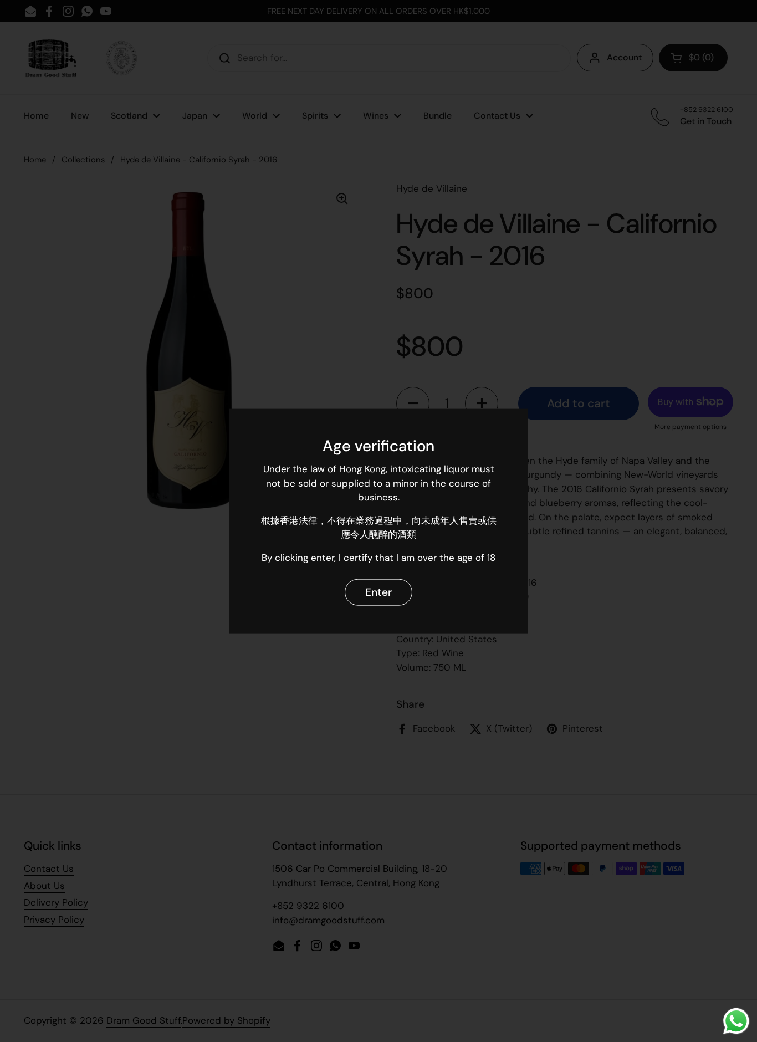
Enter (378, 592)
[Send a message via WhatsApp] (736, 1021)
